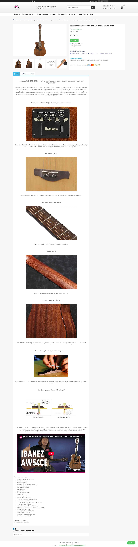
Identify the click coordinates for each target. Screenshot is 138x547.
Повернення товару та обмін (46, 14)
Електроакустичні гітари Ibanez (54, 20)
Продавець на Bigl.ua (69, 544)
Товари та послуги (20, 20)
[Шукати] (93, 7)
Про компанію (62, 14)
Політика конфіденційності (79, 545)
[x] (15, 529)
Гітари (28, 20)
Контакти (72, 14)
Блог (91, 14)
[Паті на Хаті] (17, 7)
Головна (17, 14)
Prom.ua (77, 542)
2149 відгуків (94, 1)
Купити (75, 40)
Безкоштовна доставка (78, 51)
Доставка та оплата (28, 14)
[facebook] (13, 529)
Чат (132, 543)
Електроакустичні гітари (37, 20)
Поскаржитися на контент (65, 545)
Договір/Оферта (82, 14)
